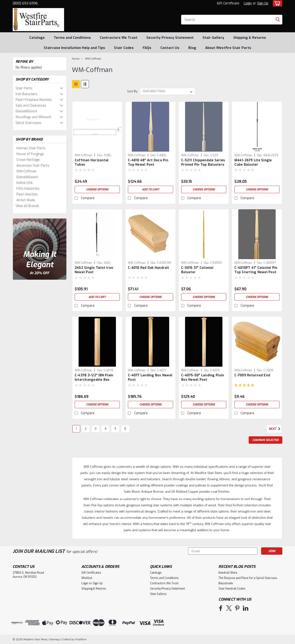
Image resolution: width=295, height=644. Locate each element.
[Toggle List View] (85, 84)
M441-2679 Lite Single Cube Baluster (253, 162)
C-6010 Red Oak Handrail (148, 268)
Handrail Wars (227, 573)
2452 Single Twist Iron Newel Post (94, 270)
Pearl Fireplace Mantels (34, 100)
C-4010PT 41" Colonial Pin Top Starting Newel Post (255, 270)
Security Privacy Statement (170, 37)
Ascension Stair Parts (32, 165)
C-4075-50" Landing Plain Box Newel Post (202, 377)
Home (76, 58)
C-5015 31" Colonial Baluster (197, 270)
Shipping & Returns (249, 37)
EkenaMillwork (26, 111)
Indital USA (24, 183)
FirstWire (80, 639)
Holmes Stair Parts (30, 148)
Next (273, 429)
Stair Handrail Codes (231, 588)
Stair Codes (124, 47)
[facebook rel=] (221, 608)
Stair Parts (24, 88)
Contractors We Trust (118, 37)
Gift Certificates (91, 573)
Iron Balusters (26, 94)
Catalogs (37, 37)
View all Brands (27, 206)
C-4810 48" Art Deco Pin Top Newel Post (148, 162)
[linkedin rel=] (245, 608)
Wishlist (86, 578)
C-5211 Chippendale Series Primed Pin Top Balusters (203, 162)
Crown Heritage (28, 160)
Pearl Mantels (27, 194)
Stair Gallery (213, 37)
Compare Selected (265, 440)
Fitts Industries (28, 188)
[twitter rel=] (229, 608)
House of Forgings (30, 154)
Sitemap (54, 639)
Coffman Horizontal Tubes (92, 162)
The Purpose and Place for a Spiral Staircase (247, 578)
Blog (192, 47)
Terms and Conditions (72, 37)
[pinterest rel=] (237, 608)
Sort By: (132, 91)
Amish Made (25, 200)
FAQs (147, 47)
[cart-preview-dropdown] (276, 3)
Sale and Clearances (31, 105)
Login (248, 3)
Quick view (97, 148)
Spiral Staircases (28, 123)
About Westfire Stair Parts (228, 47)
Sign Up (262, 3)
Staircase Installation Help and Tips (74, 47)
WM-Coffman (26, 171)
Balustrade (225, 583)
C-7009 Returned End (252, 375)
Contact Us (169, 47)
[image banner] (40, 249)
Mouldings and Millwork (33, 117)
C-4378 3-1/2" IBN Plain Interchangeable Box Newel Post (94, 379)
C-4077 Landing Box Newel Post (150, 377)
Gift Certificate (228, 3)
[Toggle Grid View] (76, 84)
